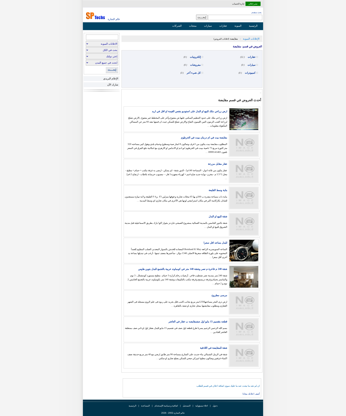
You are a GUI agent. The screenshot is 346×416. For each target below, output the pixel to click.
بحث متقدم (256, 12)
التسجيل (186, 405)
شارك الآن (112, 84)
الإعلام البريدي (110, 78)
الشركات (177, 25)
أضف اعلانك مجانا (251, 393)
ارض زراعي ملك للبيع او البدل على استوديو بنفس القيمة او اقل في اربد (189, 111)
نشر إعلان (253, 4)
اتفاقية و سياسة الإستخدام (166, 405)
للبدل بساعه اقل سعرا (215, 242)
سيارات (208, 25)
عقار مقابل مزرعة (217, 164)
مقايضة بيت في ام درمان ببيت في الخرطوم (204, 137)
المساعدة (145, 405)
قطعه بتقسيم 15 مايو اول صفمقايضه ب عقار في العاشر (197, 321)
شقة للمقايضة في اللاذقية (213, 348)
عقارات (223, 25)
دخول (215, 405)
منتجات (193, 25)
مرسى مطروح (219, 295)
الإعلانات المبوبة (251, 38)
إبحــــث (112, 69)
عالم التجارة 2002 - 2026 (173, 413)
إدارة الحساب (238, 4)
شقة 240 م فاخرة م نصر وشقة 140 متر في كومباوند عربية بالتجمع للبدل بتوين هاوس (182, 269)
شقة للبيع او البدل (218, 216)
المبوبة (237, 25)
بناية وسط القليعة (218, 190)
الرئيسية (253, 25)
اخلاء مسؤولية (201, 405)
